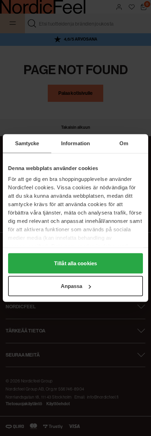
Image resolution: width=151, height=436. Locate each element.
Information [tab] (75, 143)
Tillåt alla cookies (75, 263)
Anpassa (72, 286)
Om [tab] (123, 143)
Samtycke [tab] (27, 143)
